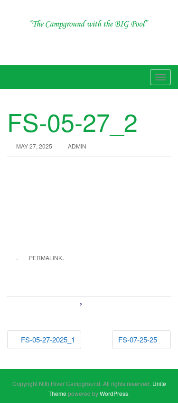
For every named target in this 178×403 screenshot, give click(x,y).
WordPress (114, 393)
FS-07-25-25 (138, 339)
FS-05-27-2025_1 (47, 339)
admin (77, 146)
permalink (45, 258)
